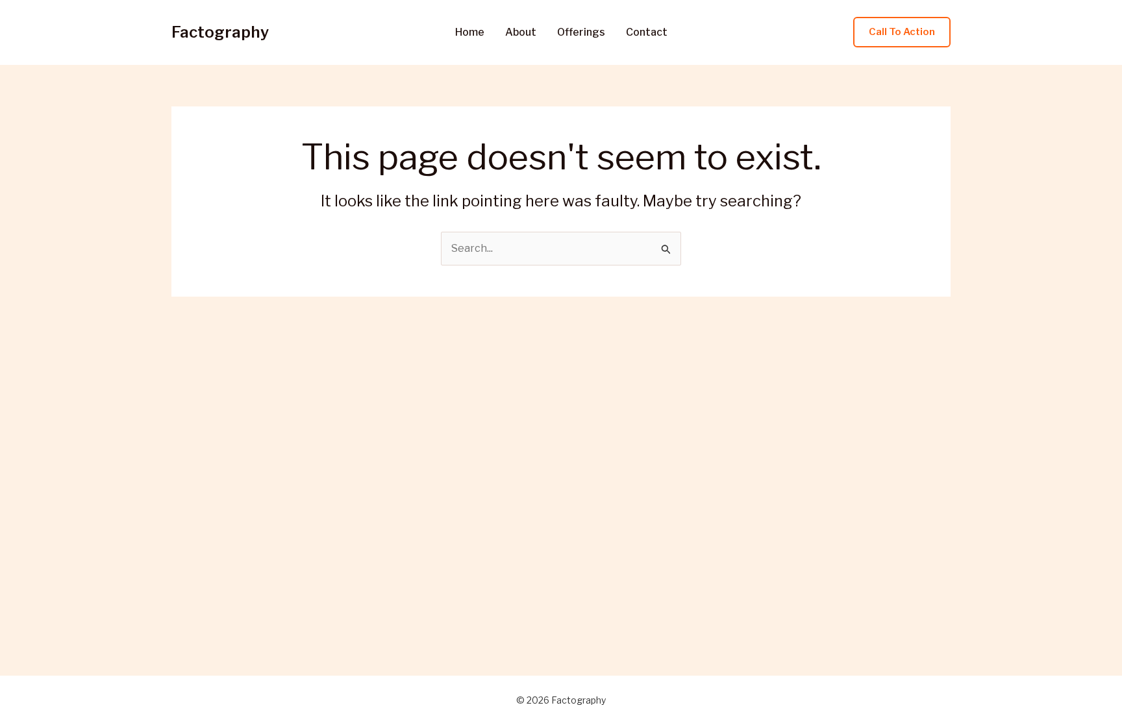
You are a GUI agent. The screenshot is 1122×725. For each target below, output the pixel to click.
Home (469, 32)
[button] (902, 32)
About (520, 32)
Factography (220, 32)
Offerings (581, 32)
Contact (646, 32)
